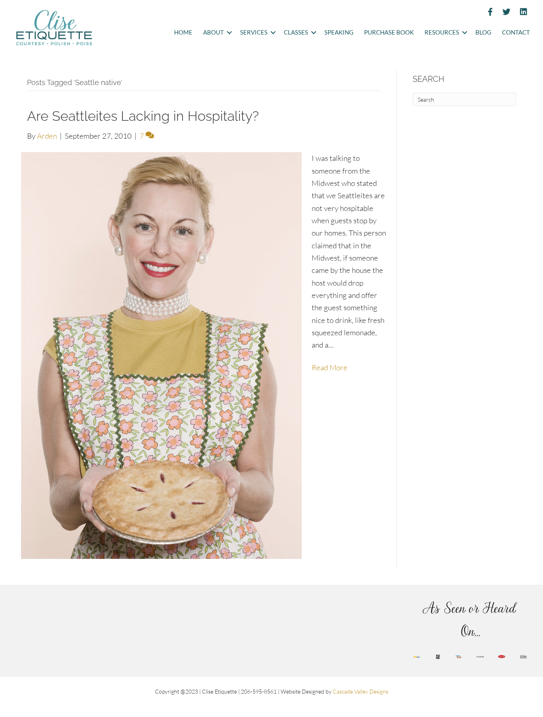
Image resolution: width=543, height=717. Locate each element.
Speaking (338, 32)
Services (254, 32)
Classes (296, 32)
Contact (516, 32)
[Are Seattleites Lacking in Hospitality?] (161, 354)
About (213, 32)
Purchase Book (389, 32)
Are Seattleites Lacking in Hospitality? (143, 116)
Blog (483, 32)
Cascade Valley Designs (360, 691)
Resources (442, 32)
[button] (229, 32)
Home (183, 32)
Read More (329, 367)
